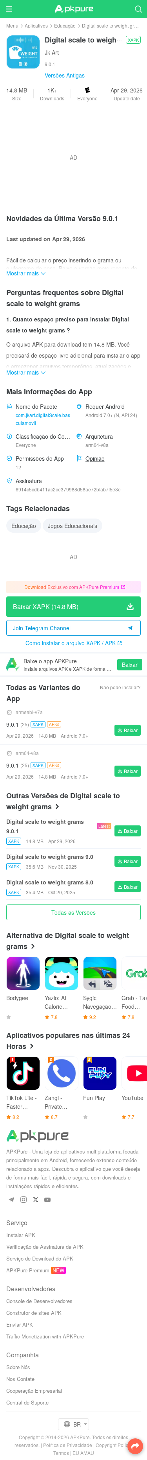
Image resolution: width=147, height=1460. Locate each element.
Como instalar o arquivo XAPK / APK (70, 643)
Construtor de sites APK (34, 1312)
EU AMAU (83, 1452)
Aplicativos (36, 25)
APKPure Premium (27, 1270)
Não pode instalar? (120, 687)
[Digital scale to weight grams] (23, 51)
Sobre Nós (18, 1367)
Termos (61, 1452)
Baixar (130, 664)
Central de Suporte (27, 1402)
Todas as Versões (73, 912)
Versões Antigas (65, 75)
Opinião (95, 458)
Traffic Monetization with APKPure (45, 1336)
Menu (12, 25)
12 (18, 467)
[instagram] (23, 1200)
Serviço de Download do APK (39, 1258)
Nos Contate (20, 1378)
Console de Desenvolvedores (39, 1301)
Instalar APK (20, 1235)
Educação (65, 25)
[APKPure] (73, 9)
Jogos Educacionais (72, 526)
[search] (138, 9)
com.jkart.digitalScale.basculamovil (43, 419)
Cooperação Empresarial (34, 1390)
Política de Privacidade (67, 1445)
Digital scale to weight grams (112, 25)
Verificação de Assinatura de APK (44, 1246)
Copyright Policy (113, 1445)
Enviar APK (19, 1324)
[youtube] (48, 1200)
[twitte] (35, 1200)
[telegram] (11, 1200)
